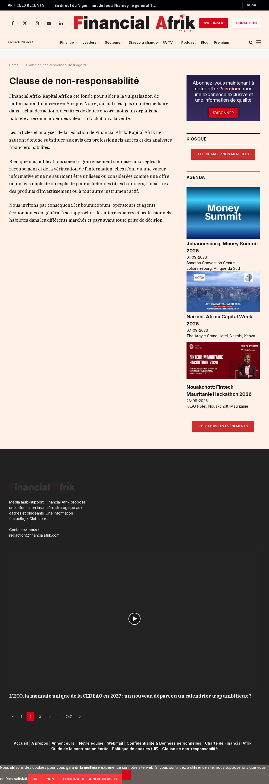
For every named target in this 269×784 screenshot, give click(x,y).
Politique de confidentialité (90, 779)
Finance (67, 42)
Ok (35, 779)
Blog (252, 5)
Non (50, 779)
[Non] (126, 775)
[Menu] (258, 42)
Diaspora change (143, 42)
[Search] (251, 42)
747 (69, 716)
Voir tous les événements (223, 426)
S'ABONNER (213, 23)
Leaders (89, 42)
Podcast (188, 42)
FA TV (168, 42)
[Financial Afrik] (134, 23)
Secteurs (112, 42)
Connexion (246, 23)
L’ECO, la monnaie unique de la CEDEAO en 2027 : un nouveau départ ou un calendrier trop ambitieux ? (130, 696)
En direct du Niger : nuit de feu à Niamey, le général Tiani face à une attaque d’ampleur (106, 5)
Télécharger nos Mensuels (223, 154)
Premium (221, 42)
